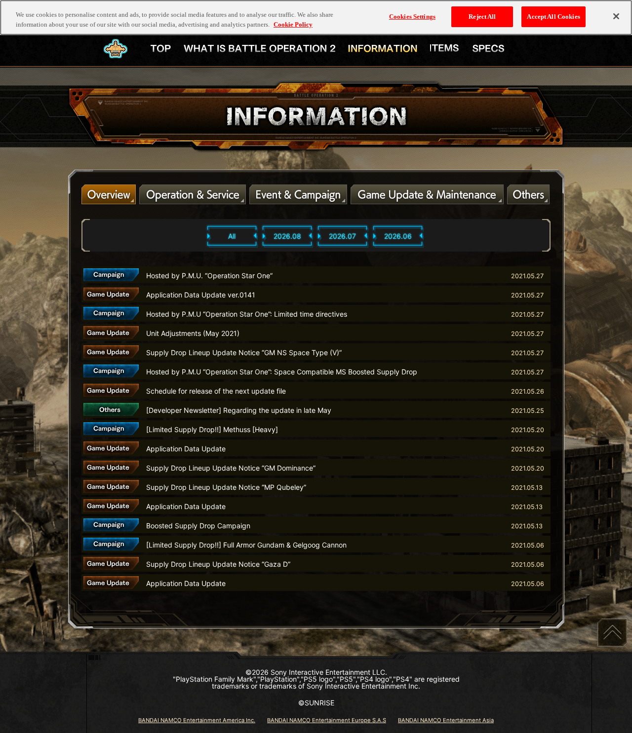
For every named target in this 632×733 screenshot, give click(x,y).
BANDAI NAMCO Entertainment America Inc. (196, 720)
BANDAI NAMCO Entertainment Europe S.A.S (326, 720)
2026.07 (342, 236)
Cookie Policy (293, 24)
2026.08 (287, 236)
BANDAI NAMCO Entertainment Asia (446, 720)
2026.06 (398, 236)
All (232, 236)
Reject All (482, 16)
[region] (316, 17)
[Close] (616, 16)
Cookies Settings (412, 16)
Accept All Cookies (553, 16)
